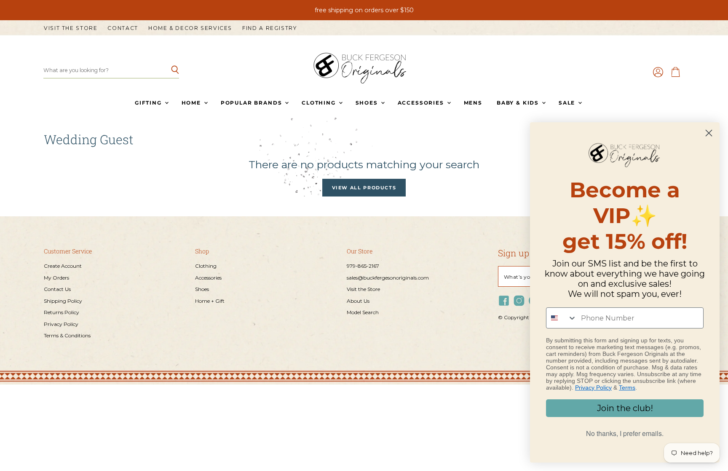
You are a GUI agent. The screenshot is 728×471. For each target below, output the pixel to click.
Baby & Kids (519, 103)
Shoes (368, 103)
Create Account (63, 266)
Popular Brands (252, 103)
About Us (358, 301)
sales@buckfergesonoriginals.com (388, 278)
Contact (122, 28)
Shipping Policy (63, 301)
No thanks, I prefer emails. (625, 433)
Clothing (319, 103)
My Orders (56, 278)
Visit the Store (70, 28)
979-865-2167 (363, 266)
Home (192, 103)
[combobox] (561, 318)
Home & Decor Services (190, 28)
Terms (627, 387)
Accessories (422, 103)
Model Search (363, 312)
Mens (473, 103)
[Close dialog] (708, 133)
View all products (364, 188)
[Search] (168, 70)
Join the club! (625, 408)
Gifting (149, 103)
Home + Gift (210, 301)
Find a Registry (269, 28)
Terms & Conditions (67, 335)
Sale (568, 103)
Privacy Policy (61, 324)
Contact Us (57, 289)
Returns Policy (61, 312)
